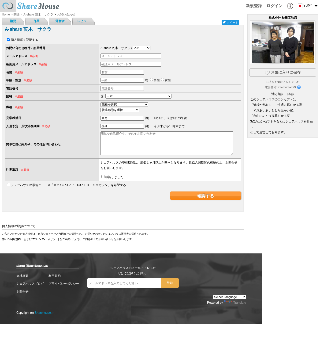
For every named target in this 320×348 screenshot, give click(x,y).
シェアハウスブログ (30, 283)
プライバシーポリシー (45, 239)
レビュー (83, 21)
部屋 (36, 21)
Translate (239, 302)
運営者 (60, 21)
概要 (13, 21)
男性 (157, 80)
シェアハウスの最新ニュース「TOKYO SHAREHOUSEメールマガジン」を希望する (68, 185)
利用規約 (15, 239)
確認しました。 (116, 177)
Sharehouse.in (44, 312)
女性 (168, 80)
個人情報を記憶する (24, 40)
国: (102, 96)
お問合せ (22, 291)
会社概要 (22, 276)
